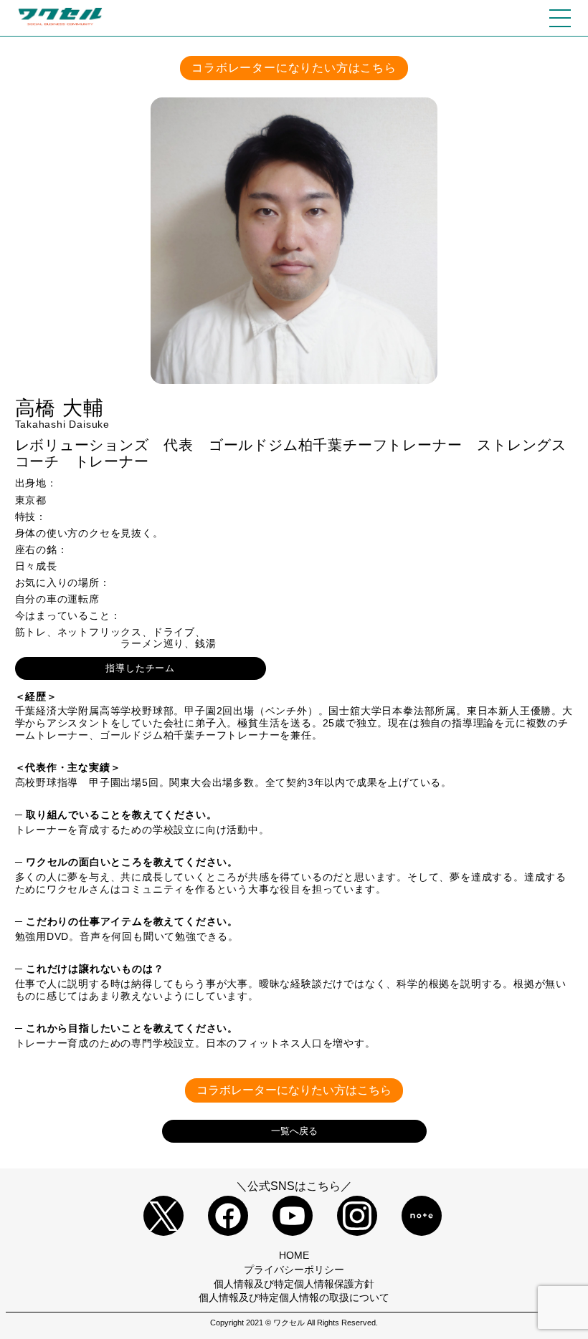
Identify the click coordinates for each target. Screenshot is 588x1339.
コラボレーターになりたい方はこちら (294, 68)
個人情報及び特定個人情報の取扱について (294, 1297)
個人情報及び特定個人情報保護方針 (294, 1284)
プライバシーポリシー (294, 1269)
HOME (294, 1255)
